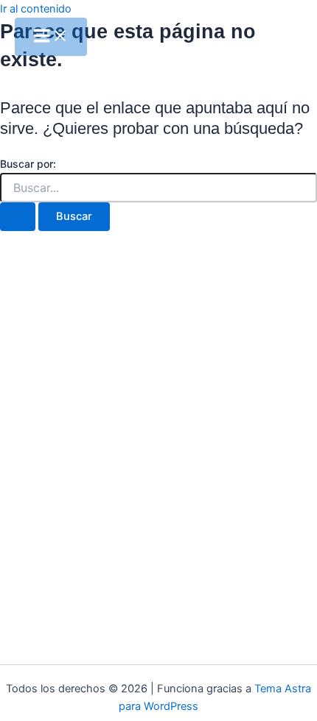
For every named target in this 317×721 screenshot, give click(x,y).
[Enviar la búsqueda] (17, 216)
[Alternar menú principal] (51, 37)
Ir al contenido (36, 8)
